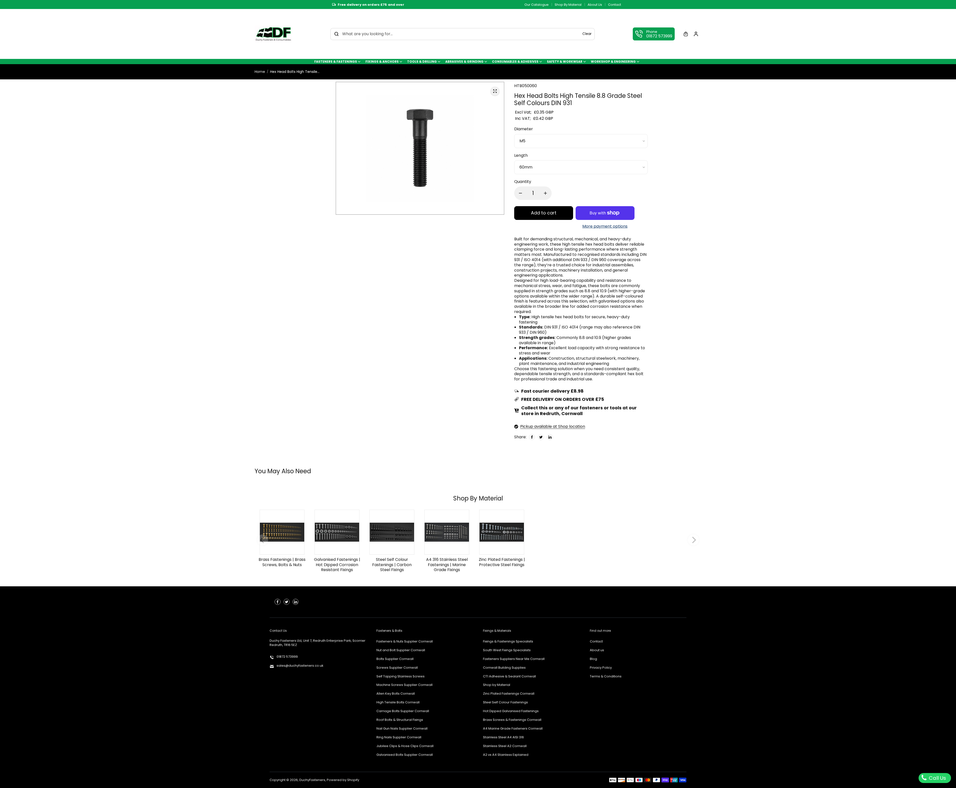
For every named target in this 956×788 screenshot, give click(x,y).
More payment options (605, 226)
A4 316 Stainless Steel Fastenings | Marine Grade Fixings (447, 564)
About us (597, 650)
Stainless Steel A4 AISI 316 (503, 737)
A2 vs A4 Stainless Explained (505, 755)
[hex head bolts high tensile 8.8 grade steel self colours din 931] (494, 91)
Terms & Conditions (606, 676)
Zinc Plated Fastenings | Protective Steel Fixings (502, 561)
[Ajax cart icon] (685, 34)
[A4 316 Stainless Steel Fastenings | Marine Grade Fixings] (446, 531)
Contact (614, 4)
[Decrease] (520, 193)
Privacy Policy (601, 668)
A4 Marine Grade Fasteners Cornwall (513, 729)
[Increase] (545, 193)
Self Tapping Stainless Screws (400, 676)
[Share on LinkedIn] (550, 437)
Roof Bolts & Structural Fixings (399, 720)
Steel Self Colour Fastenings (505, 702)
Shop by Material (496, 685)
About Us (595, 4)
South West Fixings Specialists (507, 650)
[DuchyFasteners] (273, 34)
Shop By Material (568, 4)
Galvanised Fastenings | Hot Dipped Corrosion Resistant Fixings (337, 564)
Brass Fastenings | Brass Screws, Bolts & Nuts (282, 561)
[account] (695, 34)
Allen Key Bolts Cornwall (395, 694)
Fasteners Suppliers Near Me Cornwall (514, 659)
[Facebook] (532, 437)
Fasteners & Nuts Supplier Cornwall (404, 641)
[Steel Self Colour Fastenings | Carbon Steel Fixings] (391, 531)
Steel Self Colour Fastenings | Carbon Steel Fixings (392, 564)
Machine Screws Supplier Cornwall (404, 685)
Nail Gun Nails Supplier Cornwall (402, 729)
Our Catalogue (536, 4)
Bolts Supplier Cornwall (395, 659)
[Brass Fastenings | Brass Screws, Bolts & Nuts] (282, 531)
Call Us (937, 778)
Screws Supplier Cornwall (397, 668)
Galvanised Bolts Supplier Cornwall (404, 755)
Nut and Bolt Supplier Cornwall (400, 650)
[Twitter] (541, 437)
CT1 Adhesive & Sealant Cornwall (509, 676)
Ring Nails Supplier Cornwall (398, 737)
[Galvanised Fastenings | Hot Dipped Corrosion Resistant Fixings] (337, 531)
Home (260, 71)
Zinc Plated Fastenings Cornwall (508, 694)
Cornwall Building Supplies (504, 668)
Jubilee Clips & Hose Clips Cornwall (405, 746)
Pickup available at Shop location (552, 426)
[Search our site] (336, 34)
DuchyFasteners (312, 780)
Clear (587, 33)
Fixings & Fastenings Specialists (508, 641)
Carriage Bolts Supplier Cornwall (402, 711)
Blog (593, 659)
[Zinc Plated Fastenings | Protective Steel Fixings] (501, 531)
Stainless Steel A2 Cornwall (505, 746)
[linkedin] (296, 602)
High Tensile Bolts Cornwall (398, 702)
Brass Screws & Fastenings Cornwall (512, 720)
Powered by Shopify (343, 780)
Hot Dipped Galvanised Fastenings (511, 711)
